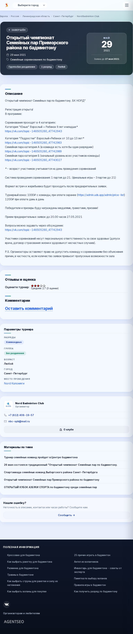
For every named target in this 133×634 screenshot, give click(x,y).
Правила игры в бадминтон (90, 585)
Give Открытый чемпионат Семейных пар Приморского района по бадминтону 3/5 (38, 285)
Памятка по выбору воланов (90, 578)
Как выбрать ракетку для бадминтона (29, 561)
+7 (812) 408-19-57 (21, 415)
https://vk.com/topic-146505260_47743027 (33, 160)
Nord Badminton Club (88, 16)
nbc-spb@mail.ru (19, 421)
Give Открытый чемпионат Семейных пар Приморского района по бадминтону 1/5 (32, 285)
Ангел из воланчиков (86, 561)
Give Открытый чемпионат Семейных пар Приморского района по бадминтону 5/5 (44, 285)
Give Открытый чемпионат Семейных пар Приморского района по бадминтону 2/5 (35, 285)
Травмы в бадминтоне (20, 574)
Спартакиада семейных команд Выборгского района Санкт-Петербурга (50, 472)
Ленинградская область (36, 16)
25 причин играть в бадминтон (92, 555)
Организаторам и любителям (21, 613)
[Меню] (127, 5)
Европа (4, 16)
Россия (15, 16)
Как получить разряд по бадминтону (95, 591)
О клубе (68, 429)
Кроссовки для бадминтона (23, 555)
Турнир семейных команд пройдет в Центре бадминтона (41, 457)
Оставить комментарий (29, 308)
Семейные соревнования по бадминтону (36, 59)
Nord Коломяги (14, 383)
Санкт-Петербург (63, 16)
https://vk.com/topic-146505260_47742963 (33, 142)
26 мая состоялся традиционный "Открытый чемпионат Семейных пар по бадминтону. (60, 464)
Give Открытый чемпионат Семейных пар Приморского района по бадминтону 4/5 (41, 285)
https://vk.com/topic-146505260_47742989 (33, 151)
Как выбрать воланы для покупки (26, 591)
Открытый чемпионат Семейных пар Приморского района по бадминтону (51, 479)
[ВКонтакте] (6, 604)
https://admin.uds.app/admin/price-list (101, 195)
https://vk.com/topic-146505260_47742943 (33, 131)
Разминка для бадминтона (22, 568)
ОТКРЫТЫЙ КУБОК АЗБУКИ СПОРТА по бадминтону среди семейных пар (50, 487)
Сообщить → (66, 515)
